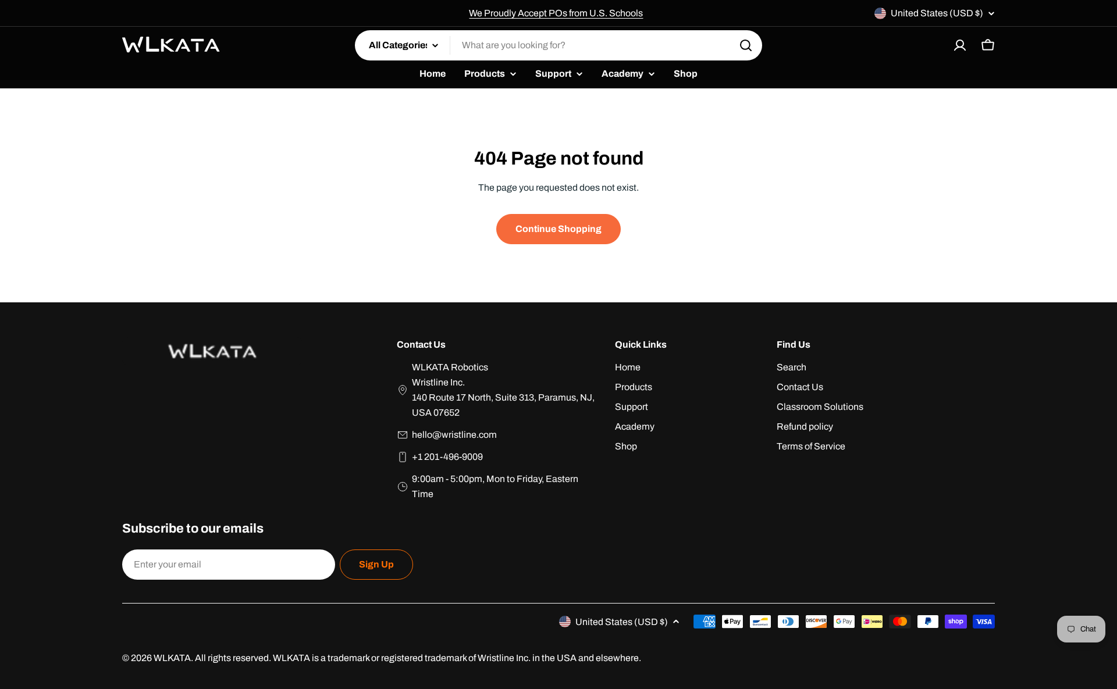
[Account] (960, 45)
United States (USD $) (937, 13)
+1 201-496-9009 (447, 457)
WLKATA (172, 658)
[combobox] (558, 45)
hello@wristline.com (454, 435)
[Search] (746, 45)
